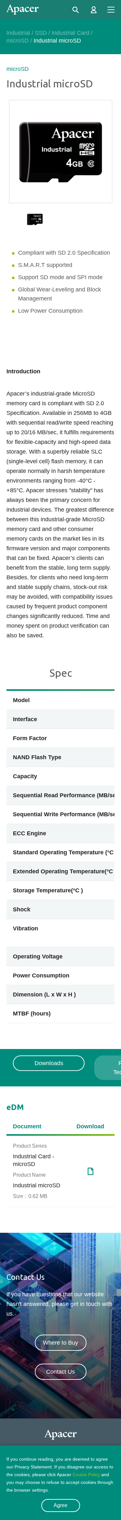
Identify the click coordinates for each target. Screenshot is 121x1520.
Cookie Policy (86, 1474)
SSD (41, 33)
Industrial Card (70, 33)
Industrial (18, 33)
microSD (17, 40)
